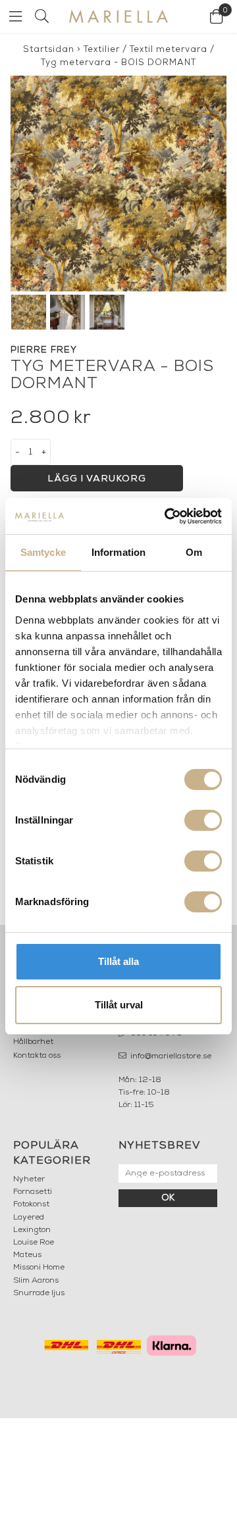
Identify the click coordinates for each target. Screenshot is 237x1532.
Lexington (32, 1230)
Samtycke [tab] (43, 552)
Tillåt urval (119, 1004)
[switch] (203, 820)
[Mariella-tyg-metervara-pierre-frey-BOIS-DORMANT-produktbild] (118, 183)
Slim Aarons (36, 1281)
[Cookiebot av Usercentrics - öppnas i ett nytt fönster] (167, 516)
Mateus (27, 1255)
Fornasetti (32, 1192)
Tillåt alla (118, 961)
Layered (28, 1218)
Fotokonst (31, 1204)
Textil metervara (168, 49)
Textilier (102, 49)
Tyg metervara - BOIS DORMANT (118, 63)
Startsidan (48, 49)
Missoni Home (39, 1268)
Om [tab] (194, 552)
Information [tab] (118, 552)
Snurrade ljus (39, 1293)
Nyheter (29, 1179)
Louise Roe (33, 1243)
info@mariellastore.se (169, 1056)
